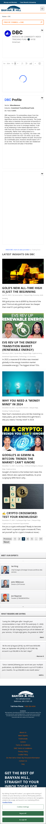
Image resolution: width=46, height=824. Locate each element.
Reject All (23, 813)
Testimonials (23, 739)
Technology (22, 357)
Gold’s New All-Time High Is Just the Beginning (22, 289)
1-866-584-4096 (30, 706)
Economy (36, 295)
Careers (23, 742)
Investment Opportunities (10, 357)
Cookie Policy (23, 754)
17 (41, 538)
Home (4, 16)
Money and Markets (10, 2)
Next (6, 542)
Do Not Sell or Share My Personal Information (23, 758)
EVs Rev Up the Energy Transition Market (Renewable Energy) (19, 346)
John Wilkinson (17, 582)
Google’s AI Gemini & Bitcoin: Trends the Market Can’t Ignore (18, 458)
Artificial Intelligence (31, 466)
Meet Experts (23, 735)
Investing (5, 298)
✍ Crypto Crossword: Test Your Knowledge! (19, 515)
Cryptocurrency (37, 353)
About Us (23, 732)
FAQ (23, 764)
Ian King (14, 566)
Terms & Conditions (23, 745)
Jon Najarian (16, 596)
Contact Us (23, 761)
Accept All (23, 820)
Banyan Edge (28, 295)
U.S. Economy (31, 357)
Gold (41, 295)
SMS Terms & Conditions (23, 748)
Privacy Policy (23, 751)
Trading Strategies (14, 411)
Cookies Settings (23, 807)
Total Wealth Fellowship (28, 2)
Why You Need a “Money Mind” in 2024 (21, 402)
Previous (8, 538)
